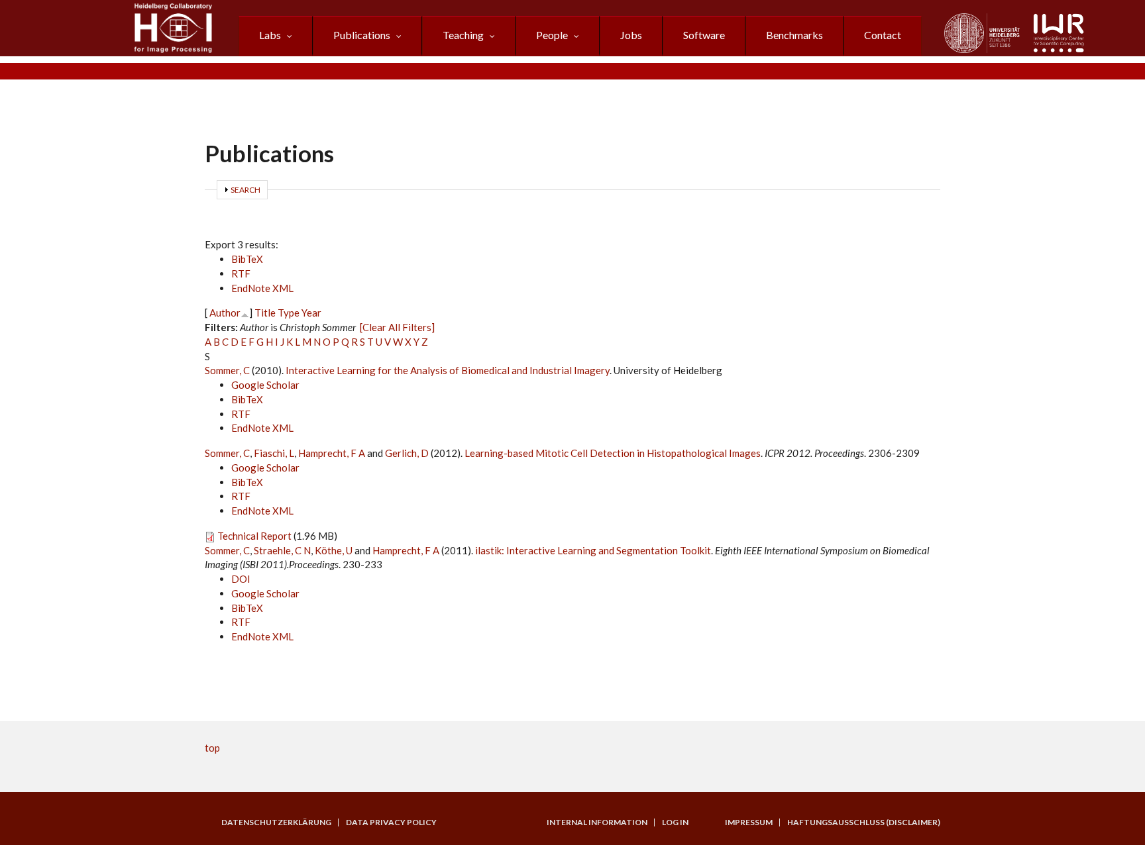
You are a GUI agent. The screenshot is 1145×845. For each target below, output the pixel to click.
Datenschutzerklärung (276, 822)
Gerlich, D (407, 453)
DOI (240, 579)
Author (225, 313)
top (212, 748)
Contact (882, 34)
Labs (270, 34)
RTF (240, 273)
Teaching (463, 34)
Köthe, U (334, 550)
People (552, 34)
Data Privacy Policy (391, 822)
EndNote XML (262, 288)
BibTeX (247, 259)
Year (311, 313)
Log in (675, 822)
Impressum (749, 822)
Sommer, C (227, 370)
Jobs (631, 34)
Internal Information (597, 822)
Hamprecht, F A (331, 453)
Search (245, 190)
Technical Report (254, 536)
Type (289, 313)
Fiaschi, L (274, 453)
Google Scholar (265, 385)
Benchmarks (794, 34)
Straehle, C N (282, 550)
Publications (361, 34)
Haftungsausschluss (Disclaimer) (863, 822)
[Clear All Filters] (397, 327)
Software (704, 34)
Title (265, 313)
